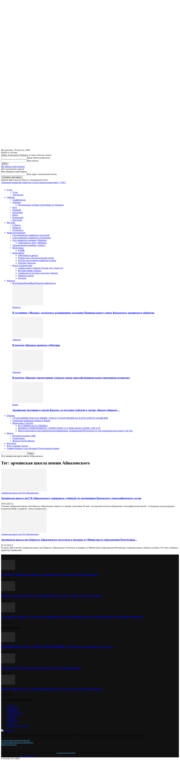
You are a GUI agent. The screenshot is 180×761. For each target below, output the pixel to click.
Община (11, 197)
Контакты (11, 443)
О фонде (16, 225)
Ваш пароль (33, 160)
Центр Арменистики (22, 265)
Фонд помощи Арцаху (17, 446)
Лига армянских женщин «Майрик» (29, 240)
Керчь (15, 215)
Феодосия (17, 220)
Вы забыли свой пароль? (13, 166)
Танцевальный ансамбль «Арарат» (29, 245)
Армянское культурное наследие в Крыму (38, 273)
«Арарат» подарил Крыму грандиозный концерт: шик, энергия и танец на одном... (52, 595)
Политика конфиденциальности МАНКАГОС (17, 743)
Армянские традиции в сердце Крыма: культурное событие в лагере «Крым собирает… (66, 410)
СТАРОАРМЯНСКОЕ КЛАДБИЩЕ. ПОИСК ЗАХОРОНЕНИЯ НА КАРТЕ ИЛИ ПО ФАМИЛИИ (60, 418)
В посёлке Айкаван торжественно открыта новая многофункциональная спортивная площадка (71, 377)
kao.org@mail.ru (27, 756)
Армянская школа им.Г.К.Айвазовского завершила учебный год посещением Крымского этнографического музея (71, 498)
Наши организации (16, 232)
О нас (9, 190)
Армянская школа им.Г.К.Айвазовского (20, 493)
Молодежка (17, 248)
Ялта (14, 207)
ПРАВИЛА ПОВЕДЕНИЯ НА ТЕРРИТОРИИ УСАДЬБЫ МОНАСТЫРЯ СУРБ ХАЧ (59, 428)
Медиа (10, 433)
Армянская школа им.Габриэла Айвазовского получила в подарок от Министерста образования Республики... (69, 539)
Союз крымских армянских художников (31, 238)
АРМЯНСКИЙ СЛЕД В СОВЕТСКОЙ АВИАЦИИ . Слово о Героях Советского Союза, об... (57, 646)
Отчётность (17, 230)
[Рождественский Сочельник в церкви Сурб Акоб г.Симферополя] (8, 662)
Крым (27, 283)
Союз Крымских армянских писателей (31, 235)
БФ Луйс (11, 222)
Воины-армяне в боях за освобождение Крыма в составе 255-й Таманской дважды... (52, 689)
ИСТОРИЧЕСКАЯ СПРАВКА (33, 425)
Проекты (16, 227)
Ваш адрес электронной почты (42, 174)
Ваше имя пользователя (38, 158)
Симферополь (19, 200)
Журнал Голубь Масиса (23, 441)
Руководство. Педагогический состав (36, 258)
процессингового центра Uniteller (66, 753)
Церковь (11, 415)
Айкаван (16, 202)
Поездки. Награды (27, 263)
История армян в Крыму (29, 270)
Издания (22, 278)
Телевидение (18, 438)
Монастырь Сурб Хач (22, 423)
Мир (32, 283)
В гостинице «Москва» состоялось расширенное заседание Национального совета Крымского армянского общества (83, 312)
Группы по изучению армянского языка (37, 260)
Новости (11, 280)
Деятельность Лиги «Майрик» (32, 243)
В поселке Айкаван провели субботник (36, 345)
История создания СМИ (23, 436)
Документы (17, 195)
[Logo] (1, 185)
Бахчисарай (17, 217)
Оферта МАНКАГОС (9, 745)
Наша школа (18, 253)
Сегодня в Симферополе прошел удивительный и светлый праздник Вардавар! (49, 574)
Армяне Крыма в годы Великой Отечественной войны (33, 448)
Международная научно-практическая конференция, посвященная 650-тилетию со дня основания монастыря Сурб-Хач (75, 431)
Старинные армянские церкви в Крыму (31, 420)
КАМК (21, 250)
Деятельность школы (28, 255)
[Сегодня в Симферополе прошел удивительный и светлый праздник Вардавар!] (8, 569)
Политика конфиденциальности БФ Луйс (15, 741)
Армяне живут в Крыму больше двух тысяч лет (40, 268)
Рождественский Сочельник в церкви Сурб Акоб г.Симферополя (40, 667)
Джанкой (16, 210)
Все (14, 283)
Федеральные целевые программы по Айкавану (41, 205)
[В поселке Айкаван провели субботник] (27, 337)
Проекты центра (26, 275)
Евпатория (17, 212)
